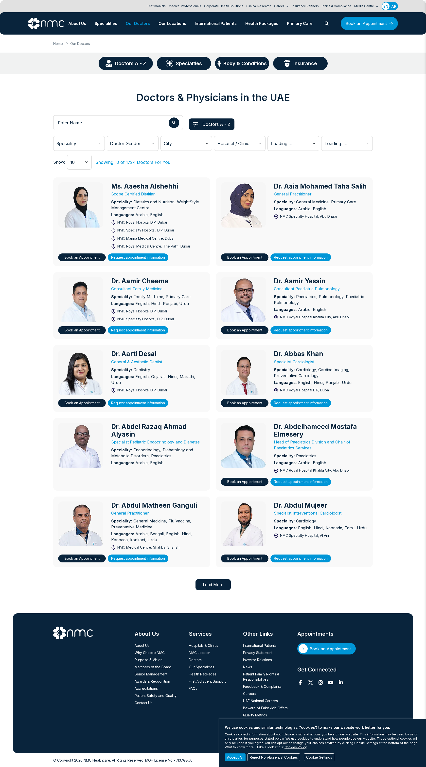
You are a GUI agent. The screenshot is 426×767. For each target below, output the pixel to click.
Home (58, 43)
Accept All (235, 757)
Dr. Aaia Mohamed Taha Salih (320, 186)
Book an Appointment (366, 23)
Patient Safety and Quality (156, 695)
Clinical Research (258, 6)
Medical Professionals (185, 6)
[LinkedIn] (341, 682)
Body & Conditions (245, 63)
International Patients (216, 23)
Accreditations (146, 688)
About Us (77, 23)
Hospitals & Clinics (203, 645)
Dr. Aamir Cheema (140, 281)
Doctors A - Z (130, 63)
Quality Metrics (255, 715)
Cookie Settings (319, 757)
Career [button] (279, 6)
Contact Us (143, 703)
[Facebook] (300, 682)
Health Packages (261, 23)
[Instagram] (321, 682)
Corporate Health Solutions (223, 6)
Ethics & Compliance (336, 6)
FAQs (193, 688)
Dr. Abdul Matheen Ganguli (154, 505)
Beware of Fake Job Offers (265, 708)
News (247, 667)
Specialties (189, 63)
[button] (326, 23)
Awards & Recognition (152, 681)
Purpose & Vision (148, 660)
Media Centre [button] (364, 6)
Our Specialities (201, 667)
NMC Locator (199, 653)
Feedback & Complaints (262, 686)
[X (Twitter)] (310, 682)
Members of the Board (153, 667)
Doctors (195, 660)
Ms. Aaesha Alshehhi (144, 186)
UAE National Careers (260, 701)
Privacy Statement (257, 653)
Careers (249, 693)
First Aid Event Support (207, 681)
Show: (59, 162)
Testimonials (156, 6)
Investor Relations (257, 660)
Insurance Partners (305, 6)
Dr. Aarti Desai (134, 354)
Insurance (305, 63)
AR (393, 6)
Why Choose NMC (150, 653)
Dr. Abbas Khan (298, 354)
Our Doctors (138, 23)
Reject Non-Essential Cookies (274, 757)
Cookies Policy (295, 747)
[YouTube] (331, 682)
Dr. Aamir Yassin (299, 281)
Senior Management (151, 674)
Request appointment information (138, 257)
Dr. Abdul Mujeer (300, 505)
